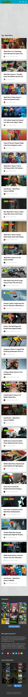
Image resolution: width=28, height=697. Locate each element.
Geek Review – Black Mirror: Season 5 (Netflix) (12, 419)
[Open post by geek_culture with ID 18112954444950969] (23, 607)
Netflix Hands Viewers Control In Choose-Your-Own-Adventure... (13, 556)
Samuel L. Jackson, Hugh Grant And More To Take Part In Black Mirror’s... (14, 304)
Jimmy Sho (8, 262)
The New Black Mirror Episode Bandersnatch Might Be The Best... (13, 534)
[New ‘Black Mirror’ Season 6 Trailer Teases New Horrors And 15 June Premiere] (14, 203)
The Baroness (8, 400)
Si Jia (7, 79)
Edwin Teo (8, 216)
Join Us (19, 693)
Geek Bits (6, 63)
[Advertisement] (14, 20)
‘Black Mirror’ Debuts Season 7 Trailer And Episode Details (12, 98)
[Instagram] (5, 653)
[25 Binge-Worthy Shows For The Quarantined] (14, 364)
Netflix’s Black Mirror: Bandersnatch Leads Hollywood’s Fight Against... (14, 465)
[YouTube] (8, 653)
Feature (5, 361)
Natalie (7, 125)
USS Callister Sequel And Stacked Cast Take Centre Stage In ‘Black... (13, 121)
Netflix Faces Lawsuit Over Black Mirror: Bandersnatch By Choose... (13, 442)
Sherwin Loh (8, 468)
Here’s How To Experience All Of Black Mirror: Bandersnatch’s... (13, 511)
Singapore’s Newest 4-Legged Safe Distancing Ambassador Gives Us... (14, 350)
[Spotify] (22, 653)
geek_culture (5, 603)
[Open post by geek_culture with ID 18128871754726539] (5, 619)
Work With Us (15, 693)
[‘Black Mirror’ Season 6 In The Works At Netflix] (14, 249)
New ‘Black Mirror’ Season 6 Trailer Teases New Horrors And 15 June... (14, 213)
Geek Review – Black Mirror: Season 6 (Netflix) (12, 190)
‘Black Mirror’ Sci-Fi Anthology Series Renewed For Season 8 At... (13, 52)
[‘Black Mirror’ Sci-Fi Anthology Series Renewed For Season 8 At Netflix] (14, 43)
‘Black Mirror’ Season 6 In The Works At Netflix (12, 259)
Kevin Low (8, 56)
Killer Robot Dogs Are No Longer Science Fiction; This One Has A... (13, 282)
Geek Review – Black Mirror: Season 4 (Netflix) (12, 579)
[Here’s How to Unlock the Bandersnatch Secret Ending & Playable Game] (14, 478)
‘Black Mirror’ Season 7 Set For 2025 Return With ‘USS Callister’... (14, 167)
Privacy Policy (9, 693)
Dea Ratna (8, 560)
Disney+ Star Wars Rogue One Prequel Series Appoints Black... (13, 327)
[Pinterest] (19, 653)
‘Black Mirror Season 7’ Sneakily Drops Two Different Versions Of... (13, 75)
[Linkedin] (13, 653)
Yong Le (7, 102)
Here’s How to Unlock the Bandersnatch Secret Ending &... (13, 488)
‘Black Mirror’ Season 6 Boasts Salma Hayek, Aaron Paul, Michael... (14, 236)
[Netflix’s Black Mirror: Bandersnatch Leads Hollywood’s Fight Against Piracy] (14, 455)
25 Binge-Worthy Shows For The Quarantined (13, 373)
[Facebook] (2, 653)
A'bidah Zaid (8, 193)
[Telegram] (16, 653)
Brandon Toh (8, 285)
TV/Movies (11, 63)
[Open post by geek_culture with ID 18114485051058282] (23, 619)
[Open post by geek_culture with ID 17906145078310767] (14, 607)
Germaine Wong (9, 308)
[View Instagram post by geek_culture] (8, 612)
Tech (10, 270)
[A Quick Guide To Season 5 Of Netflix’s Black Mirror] (14, 387)
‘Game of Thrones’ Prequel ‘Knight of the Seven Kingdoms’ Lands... (14, 144)
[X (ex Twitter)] (11, 653)
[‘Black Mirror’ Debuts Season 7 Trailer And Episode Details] (14, 89)
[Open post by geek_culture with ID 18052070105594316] (5, 607)
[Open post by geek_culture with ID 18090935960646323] (14, 619)
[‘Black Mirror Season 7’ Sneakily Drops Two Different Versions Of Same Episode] (14, 66)
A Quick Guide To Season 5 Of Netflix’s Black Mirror (12, 396)
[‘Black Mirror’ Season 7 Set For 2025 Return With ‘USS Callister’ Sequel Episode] (14, 158)
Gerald (7, 583)
